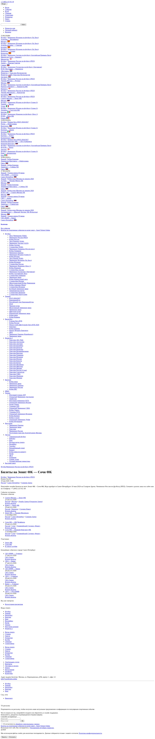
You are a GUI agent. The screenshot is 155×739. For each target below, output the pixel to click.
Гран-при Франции (16, 376)
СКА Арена (9, 557)
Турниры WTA (14, 412)
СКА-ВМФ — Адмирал (9, 175)
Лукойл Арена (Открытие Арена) (30, 501)
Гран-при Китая (15, 363)
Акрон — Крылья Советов (10, 63)
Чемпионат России (16, 387)
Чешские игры (14, 306)
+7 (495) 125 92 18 (7, 2)
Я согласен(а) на (21, 724)
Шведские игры (15, 311)
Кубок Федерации (15, 421)
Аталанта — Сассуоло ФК (10, 110)
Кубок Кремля (14, 416)
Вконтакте (9, 698)
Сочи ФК (8, 544)
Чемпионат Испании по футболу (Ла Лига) (23, 37)
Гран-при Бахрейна (16, 346)
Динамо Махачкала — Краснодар (13, 92)
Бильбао (4, 47)
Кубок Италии (14, 256)
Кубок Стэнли (14, 418)
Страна (7, 21)
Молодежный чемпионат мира (20, 308)
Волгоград (4, 126)
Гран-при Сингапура (16, 372)
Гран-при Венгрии (16, 353)
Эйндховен (5, 71)
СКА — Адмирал (11, 576)
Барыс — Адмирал (12, 584)
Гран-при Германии (16, 355)
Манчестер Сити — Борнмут (11, 57)
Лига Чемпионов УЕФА (18, 236)
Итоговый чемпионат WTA (19, 401)
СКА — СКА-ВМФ (12, 591)
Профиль (8, 671)
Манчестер (5, 59)
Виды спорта (9, 632)
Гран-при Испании (16, 357)
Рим (2, 155)
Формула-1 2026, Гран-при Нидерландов (15, 75)
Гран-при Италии (15, 359)
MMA (7, 391)
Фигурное (8, 423)
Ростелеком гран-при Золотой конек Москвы (25, 433)
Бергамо (4, 112)
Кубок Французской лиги (18, 279)
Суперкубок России (16, 264)
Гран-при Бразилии (16, 349)
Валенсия (4, 53)
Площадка (8, 17)
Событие (8, 9)
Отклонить (12, 737)
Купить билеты (10, 503)
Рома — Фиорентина (8, 153)
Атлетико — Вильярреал (10, 39)
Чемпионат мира (15, 277)
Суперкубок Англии (16, 270)
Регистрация (9, 670)
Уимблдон (13, 399)
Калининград (6, 138)
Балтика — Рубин (7, 136)
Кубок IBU (13, 389)
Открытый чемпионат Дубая (19, 419)
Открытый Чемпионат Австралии (21, 397)
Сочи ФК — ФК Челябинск (15, 522)
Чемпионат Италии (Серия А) (20, 255)
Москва (3, 83)
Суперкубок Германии (17, 275)
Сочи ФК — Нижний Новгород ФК (18, 530)
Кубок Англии (14, 245)
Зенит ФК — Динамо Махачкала (17, 513)
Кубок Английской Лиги (18, 273)
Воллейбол (9, 621)
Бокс (11, 440)
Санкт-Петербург (7, 177)
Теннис (7, 393)
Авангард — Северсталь (9, 204)
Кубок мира (13, 315)
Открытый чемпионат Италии (20, 402)
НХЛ (11, 304)
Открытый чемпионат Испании (20, 414)
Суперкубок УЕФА (16, 247)
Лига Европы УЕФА (16, 241)
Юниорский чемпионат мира (19, 313)
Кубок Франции (15, 268)
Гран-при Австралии (16, 342)
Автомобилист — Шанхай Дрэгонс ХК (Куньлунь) (19, 212)
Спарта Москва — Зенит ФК (11, 98)
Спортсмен (9, 15)
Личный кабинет (11, 30)
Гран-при (12, 429)
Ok (22, 721)
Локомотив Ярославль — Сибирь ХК (14, 186)
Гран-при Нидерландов (18, 73)
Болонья (4, 132)
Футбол (3, 37)
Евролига (12, 327)
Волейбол (12, 444)
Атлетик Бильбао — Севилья (11, 45)
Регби (11, 454)
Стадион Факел (25, 509)
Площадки (9, 638)
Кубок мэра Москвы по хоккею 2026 (20, 179)
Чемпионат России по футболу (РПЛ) (21, 61)
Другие (7, 435)
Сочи (13, 526)
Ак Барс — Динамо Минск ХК (12, 181)
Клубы (7, 640)
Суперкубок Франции (17, 292)
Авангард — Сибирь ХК (10, 167)
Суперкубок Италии (16, 281)
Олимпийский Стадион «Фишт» (28, 526)
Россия (3, 483)
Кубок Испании (15, 262)
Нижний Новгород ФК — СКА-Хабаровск (16, 141)
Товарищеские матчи (16, 291)
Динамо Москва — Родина (10, 81)
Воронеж (14, 509)
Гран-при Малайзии (16, 364)
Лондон (3, 149)
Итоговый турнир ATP (17, 395)
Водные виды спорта (16, 442)
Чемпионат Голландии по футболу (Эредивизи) (25, 67)
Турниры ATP (14, 406)
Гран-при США (14, 374)
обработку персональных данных (28, 724)
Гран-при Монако (15, 368)
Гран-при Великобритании (19, 351)
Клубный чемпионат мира (18, 289)
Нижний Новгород (8, 144)
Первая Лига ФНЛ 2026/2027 (18, 122)
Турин (3, 106)
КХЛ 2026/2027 (14, 298)
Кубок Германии (15, 251)
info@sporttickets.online (9, 679)
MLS (11, 456)
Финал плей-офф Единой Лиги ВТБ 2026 (24, 325)
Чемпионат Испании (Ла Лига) (20, 260)
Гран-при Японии (15, 378)
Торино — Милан (7, 104)
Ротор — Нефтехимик (9, 124)
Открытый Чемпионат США (19, 408)
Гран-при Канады (15, 361)
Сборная (8, 13)
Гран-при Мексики (16, 366)
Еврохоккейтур (14, 300)
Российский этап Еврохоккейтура (21, 302)
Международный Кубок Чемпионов (22, 283)
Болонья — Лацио (7, 130)
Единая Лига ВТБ (15, 321)
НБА (11, 332)
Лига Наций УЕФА (16, 258)
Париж (3, 118)
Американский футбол (17, 437)
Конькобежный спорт (17, 448)
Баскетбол (8, 319)
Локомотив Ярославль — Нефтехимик (15, 161)
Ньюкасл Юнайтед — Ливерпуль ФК (14, 87)
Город (7, 19)
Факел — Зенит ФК (12, 505)
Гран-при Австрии (16, 344)
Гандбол (12, 446)
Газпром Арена (26, 483)
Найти (23, 24)
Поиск (7, 668)
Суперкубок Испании (17, 287)
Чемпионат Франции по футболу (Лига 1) (23, 114)
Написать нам (10, 28)
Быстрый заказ (10, 463)
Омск (3, 163)
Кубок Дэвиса (14, 410)
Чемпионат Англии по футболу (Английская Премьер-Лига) (29, 55)
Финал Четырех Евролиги (18, 330)
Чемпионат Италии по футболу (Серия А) (23, 102)
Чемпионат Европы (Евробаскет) (21, 334)
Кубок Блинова (12, 159)
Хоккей (3, 159)
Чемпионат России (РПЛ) (18, 237)
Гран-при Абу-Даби (16, 340)
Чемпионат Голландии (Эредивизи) (22, 272)
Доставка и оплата (11, 666)
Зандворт (4, 77)
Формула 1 (5, 73)
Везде (7, 7)
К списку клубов (11, 546)
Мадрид (4, 41)
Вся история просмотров (14, 604)
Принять (4, 737)
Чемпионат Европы (16, 253)
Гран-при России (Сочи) (18, 370)
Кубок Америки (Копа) (17, 285)
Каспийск (4, 95)
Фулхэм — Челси (7, 147)
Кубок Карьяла (14, 317)
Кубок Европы (14, 328)
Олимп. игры (14, 459)
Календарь (9, 673)
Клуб (7, 11)
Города (7, 636)
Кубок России (14, 239)
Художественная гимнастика (19, 461)
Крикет (12, 450)
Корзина (8, 32)
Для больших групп (12, 662)
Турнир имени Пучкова (15, 173)
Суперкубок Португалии (18, 294)
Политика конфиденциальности (90, 733)
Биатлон (8, 380)
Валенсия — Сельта (8, 51)
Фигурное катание (11, 627)
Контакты (8, 664)
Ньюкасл (4, 89)
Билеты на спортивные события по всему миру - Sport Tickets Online (25, 230)
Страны (8, 634)
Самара (3, 65)
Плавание (12, 457)
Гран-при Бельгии (15, 347)
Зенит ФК (8, 543)
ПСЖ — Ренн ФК (7, 116)
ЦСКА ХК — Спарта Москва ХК (13, 192)
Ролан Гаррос (14, 404)
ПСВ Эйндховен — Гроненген (12, 69)
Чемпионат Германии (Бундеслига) (22, 249)
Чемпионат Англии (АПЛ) (18, 243)
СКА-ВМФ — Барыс (8, 218)
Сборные (8, 642)
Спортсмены (9, 643)
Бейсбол (12, 438)
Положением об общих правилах (42, 728)
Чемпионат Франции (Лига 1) (20, 266)
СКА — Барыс (6, 198)
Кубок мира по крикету (17, 452)
